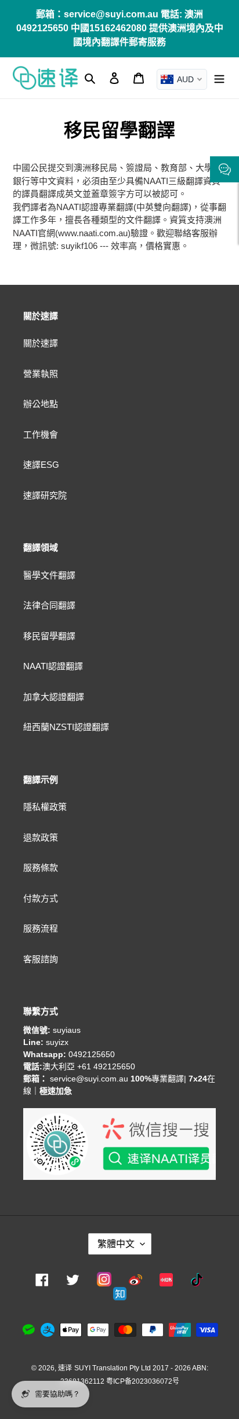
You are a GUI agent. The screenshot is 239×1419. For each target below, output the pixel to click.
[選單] (219, 77)
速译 (65, 1368)
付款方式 (40, 898)
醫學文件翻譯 (49, 575)
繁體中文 (116, 1244)
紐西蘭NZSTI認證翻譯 (66, 727)
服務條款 (40, 867)
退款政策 (40, 837)
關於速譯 (40, 343)
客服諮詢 (40, 959)
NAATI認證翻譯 (53, 666)
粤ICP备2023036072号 (142, 1381)
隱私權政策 (45, 807)
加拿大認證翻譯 (53, 697)
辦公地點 (40, 404)
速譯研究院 (45, 495)
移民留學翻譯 (49, 636)
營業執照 (40, 374)
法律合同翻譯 (49, 605)
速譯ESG (41, 465)
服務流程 (40, 928)
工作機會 (40, 434)
